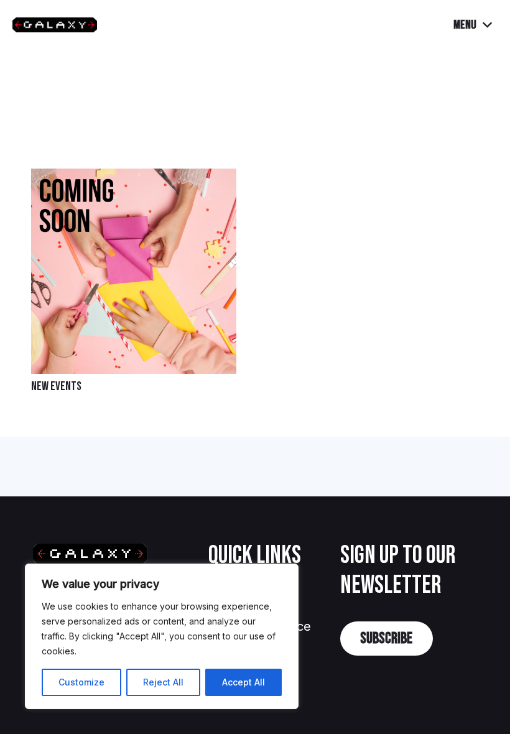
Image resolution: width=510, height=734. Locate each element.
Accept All (243, 682)
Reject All (163, 682)
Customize (81, 682)
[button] (472, 24)
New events (56, 386)
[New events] (133, 178)
